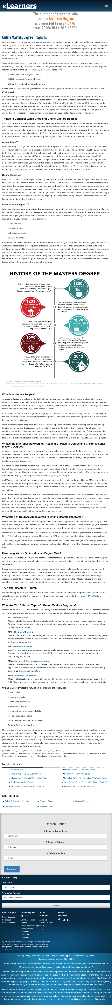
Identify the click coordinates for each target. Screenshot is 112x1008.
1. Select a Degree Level (56, 831)
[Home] (19, 6)
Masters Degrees (46, 806)
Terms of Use (38, 955)
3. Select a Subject (56, 853)
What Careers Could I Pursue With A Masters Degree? (85, 782)
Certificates (6, 920)
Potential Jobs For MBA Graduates (77, 774)
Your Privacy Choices (56, 955)
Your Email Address (11, 893)
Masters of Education (25, 675)
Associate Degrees (47, 801)
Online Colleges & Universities (17, 801)
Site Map (43, 926)
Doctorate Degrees (12, 806)
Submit (56, 905)
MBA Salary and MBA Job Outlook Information (29, 778)
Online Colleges (8, 923)
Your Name (7, 882)
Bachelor (30, 926)
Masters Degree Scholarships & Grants (79, 770)
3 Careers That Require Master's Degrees (27, 786)
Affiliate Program (46, 923)
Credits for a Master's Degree (22, 782)
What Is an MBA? (17, 770)
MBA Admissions (100, 778)
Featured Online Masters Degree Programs (81, 786)
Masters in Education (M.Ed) (76, 103)
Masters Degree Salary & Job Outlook (26, 774)
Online (24, 926)
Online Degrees (8, 917)
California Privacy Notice (83, 955)
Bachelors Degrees (82, 801)
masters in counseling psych (34, 740)
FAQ (41, 929)
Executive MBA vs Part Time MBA (77, 778)
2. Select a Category (56, 842)
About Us (43, 920)
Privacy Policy (14, 949)
